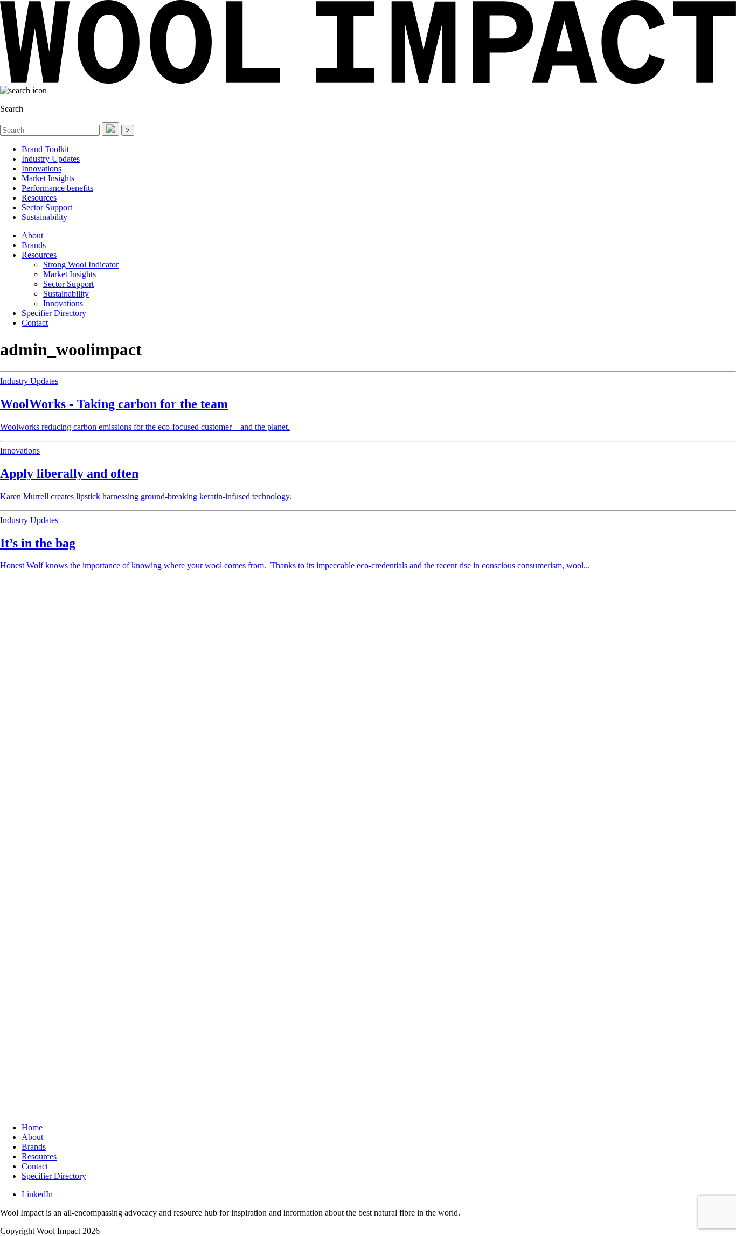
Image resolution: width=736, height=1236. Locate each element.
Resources (39, 197)
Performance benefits (57, 188)
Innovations (41, 168)
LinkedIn (37, 1194)
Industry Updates (51, 158)
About (32, 235)
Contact (35, 322)
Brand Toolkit (45, 149)
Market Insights (48, 178)
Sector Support (47, 207)
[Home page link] (368, 80)
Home (32, 1127)
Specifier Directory (54, 313)
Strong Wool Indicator (81, 264)
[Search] (110, 129)
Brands (34, 245)
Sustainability (44, 217)
